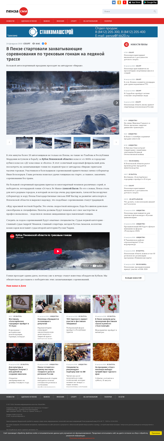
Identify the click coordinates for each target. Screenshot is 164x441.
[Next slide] (116, 103)
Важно (47, 21)
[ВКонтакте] (43, 43)
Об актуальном (90, 21)
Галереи (108, 21)
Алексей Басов (70, 188)
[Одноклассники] (46, 43)
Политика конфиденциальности (82, 438)
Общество (54, 316)
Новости (10, 21)
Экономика (134, 161)
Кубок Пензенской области (57, 159)
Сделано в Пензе (29, 21)
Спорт (73, 21)
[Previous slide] (9, 103)
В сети (121, 397)
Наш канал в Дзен (16, 285)
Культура (17, 316)
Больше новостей (133, 278)
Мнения (60, 21)
